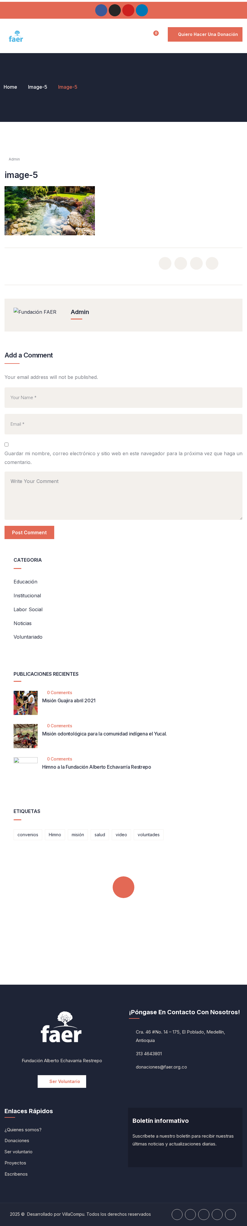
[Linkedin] (142, 10)
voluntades (149, 834)
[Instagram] (115, 10)
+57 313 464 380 (122, 942)
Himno (55, 834)
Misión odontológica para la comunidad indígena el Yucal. (104, 734)
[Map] (230, 1214)
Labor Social (28, 609)
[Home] (16, 37)
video (121, 834)
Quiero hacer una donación (208, 34)
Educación (25, 582)
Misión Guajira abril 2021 (68, 700)
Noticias (23, 623)
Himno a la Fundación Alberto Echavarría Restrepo (96, 767)
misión (78, 834)
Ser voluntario (64, 1081)
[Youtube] (128, 10)
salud (100, 834)
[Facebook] (101, 10)
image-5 (37, 87)
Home (10, 87)
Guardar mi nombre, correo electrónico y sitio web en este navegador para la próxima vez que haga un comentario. (123, 457)
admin (14, 159)
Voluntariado (28, 637)
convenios (27, 834)
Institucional (27, 595)
